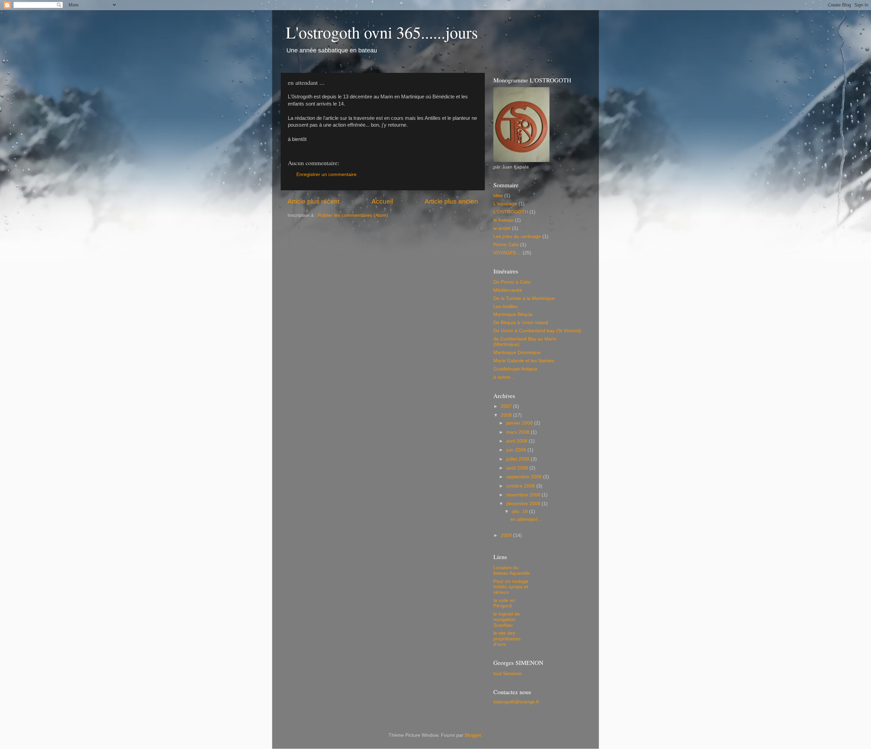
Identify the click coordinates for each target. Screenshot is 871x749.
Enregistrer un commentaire (326, 174)
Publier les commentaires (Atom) (353, 215)
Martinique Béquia (512, 314)
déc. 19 (520, 511)
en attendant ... (526, 519)
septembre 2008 (524, 476)
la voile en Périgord (504, 603)
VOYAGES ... (507, 252)
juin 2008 (516, 449)
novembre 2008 (524, 494)
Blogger (473, 735)
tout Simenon (507, 673)
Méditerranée (507, 290)
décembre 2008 (524, 503)
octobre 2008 (521, 486)
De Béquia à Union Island (520, 322)
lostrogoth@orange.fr (516, 701)
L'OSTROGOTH (510, 211)
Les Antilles (505, 306)
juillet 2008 (518, 459)
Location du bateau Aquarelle (511, 570)
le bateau (503, 220)
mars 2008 (518, 432)
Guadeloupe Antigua (515, 368)
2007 (507, 406)
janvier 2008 (520, 423)
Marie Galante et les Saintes (523, 360)
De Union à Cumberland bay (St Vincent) (537, 330)
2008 (507, 415)
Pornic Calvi (506, 244)
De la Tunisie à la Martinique (524, 298)
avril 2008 (517, 441)
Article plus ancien (451, 201)
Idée (498, 195)
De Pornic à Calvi (511, 282)
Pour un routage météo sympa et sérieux (510, 587)
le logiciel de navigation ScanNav (506, 619)
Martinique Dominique (517, 352)
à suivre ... (504, 377)
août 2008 (517, 468)
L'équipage (505, 203)
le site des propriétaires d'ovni (507, 639)
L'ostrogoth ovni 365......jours (382, 32)
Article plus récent (313, 201)
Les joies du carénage (517, 236)
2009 (507, 535)
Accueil (382, 201)
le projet (502, 228)
